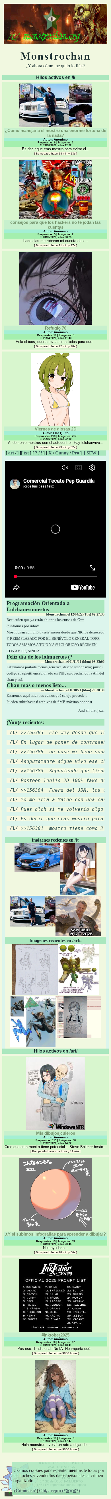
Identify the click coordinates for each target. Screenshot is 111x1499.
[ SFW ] (91, 452)
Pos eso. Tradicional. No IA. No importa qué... (55, 1344)
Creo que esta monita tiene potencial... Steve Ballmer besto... (55, 1142)
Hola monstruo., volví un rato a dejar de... (55, 1442)
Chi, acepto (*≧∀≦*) (59, 1490)
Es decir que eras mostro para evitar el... (55, 141)
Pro (75, 452)
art (11, 452)
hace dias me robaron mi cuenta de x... (55, 233)
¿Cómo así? (24, 1490)
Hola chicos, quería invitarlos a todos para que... (56, 337)
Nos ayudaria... (55, 1243)
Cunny (62, 452)
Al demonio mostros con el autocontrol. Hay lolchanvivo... (55, 437)
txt (26, 452)
